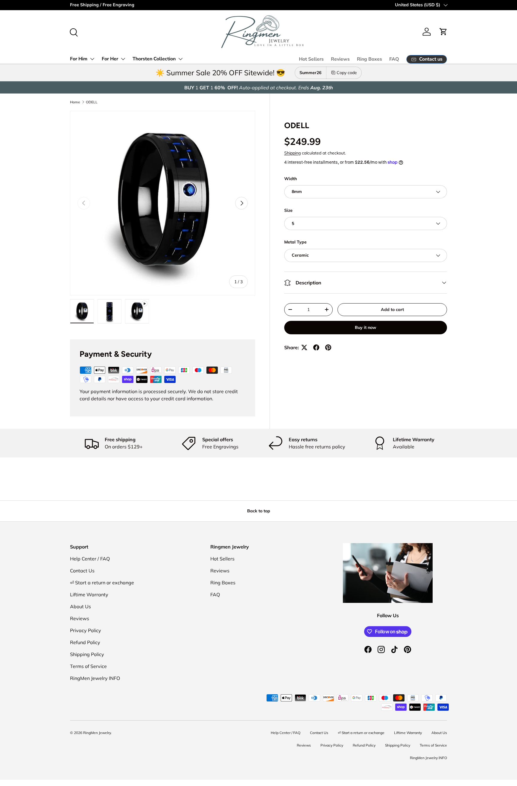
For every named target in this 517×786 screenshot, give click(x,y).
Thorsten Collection (154, 59)
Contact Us (82, 571)
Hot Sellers (311, 59)
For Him (78, 59)
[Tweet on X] (304, 347)
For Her (110, 59)
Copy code (347, 72)
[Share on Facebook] (316, 347)
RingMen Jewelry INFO (95, 678)
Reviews (340, 59)
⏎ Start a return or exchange (102, 583)
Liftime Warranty (89, 594)
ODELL (92, 102)
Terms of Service (88, 666)
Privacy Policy (85, 630)
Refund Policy (85, 642)
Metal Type (295, 242)
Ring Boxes (369, 59)
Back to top (258, 511)
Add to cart (392, 309)
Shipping (292, 153)
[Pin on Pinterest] (328, 347)
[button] (443, 31)
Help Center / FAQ (90, 559)
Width (290, 178)
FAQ (394, 59)
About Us (80, 606)
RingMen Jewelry (97, 732)
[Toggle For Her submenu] (123, 58)
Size (288, 210)
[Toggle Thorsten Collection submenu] (180, 58)
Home (75, 102)
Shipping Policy (87, 654)
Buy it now (365, 327)
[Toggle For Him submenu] (92, 58)
